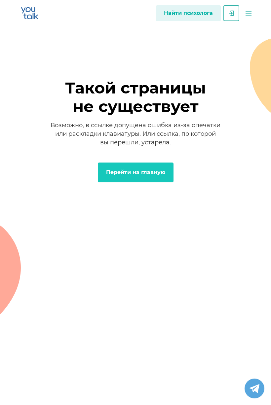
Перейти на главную (135, 172)
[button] (248, 13)
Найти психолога (188, 13)
